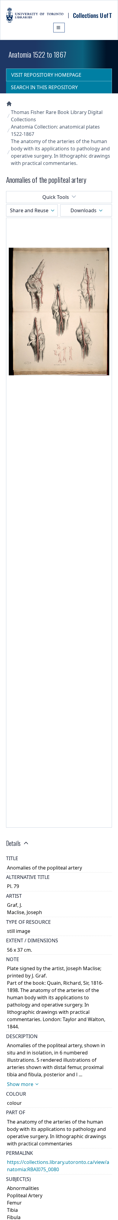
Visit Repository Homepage (46, 75)
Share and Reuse (29, 210)
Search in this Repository (44, 87)
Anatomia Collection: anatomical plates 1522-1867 (55, 130)
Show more (20, 1084)
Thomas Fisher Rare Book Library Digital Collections (57, 116)
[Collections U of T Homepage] (9, 104)
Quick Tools (55, 197)
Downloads (83, 210)
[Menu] (59, 27)
